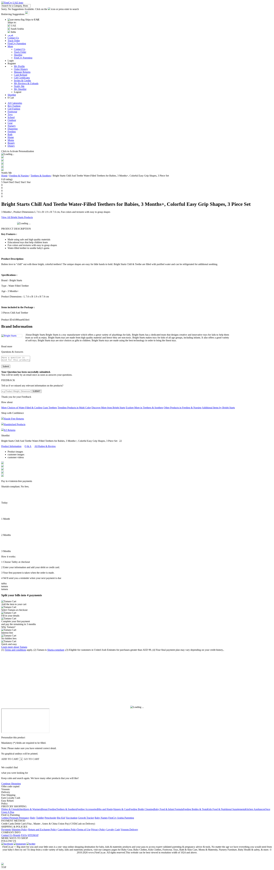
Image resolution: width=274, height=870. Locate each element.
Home (11, 137)
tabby (4, 583)
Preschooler (50, 817)
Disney (11, 145)
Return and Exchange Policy (42, 829)
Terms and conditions (15, 649)
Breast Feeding (48, 809)
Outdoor (12, 120)
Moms (11, 140)
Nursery (12, 126)
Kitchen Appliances (255, 809)
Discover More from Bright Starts (108, 407)
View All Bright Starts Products (17, 217)
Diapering (13, 128)
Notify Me (19, 86)
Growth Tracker (86, 817)
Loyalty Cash (113, 829)
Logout (17, 92)
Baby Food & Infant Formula (168, 809)
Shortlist (18, 55)
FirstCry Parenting (23, 57)
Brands (16, 835)
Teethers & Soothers (41, 175)
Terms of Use (84, 829)
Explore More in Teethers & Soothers (144, 407)
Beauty (11, 143)
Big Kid (61, 817)
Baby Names (101, 817)
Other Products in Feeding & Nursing (182, 407)
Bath (10, 134)
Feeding (12, 131)
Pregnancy (24, 817)
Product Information (11, 446)
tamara (4, 586)
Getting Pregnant (10, 817)
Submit (6, 366)
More (10, 46)
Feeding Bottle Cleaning (141, 809)
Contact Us (19, 49)
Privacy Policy (98, 829)
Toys (10, 114)
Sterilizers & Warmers (30, 809)
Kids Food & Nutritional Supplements (226, 809)
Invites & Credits (22, 80)
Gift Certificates (22, 77)
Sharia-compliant (55, 649)
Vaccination (71, 817)
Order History (21, 69)
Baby (33, 817)
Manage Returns (22, 72)
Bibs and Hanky (105, 809)
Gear (10, 123)
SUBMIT (36, 391)
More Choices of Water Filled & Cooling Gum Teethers (29, 407)
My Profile (19, 66)
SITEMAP (33, 835)
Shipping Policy (20, 829)
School (11, 117)
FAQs (24, 835)
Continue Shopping (11, 783)
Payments (6, 829)
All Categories (15, 103)
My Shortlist (20, 89)
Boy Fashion (14, 106)
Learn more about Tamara (14, 647)
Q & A (28, 446)
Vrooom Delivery (129, 829)
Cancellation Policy (67, 829)
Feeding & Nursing (19, 175)
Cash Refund (20, 75)
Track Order (20, 52)
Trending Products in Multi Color (74, 407)
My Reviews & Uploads (26, 83)
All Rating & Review (45, 446)
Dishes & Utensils (10, 809)
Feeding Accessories (87, 809)
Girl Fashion (14, 108)
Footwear (12, 111)
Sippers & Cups (121, 809)
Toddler (40, 817)
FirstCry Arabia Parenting (121, 817)
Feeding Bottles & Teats (195, 809)
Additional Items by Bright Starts (218, 407)
